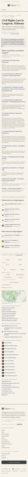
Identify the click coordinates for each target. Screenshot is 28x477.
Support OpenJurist (14, 462)
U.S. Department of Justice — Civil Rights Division (13, 146)
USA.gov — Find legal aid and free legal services (13, 157)
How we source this (14, 33)
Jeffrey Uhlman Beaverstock (12, 354)
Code (2, 432)
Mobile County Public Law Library (10, 318)
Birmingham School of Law (10, 325)
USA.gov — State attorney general (11, 188)
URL (5, 269)
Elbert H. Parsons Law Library (9, 311)
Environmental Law (6, 389)
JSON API (3, 458)
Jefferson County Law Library (9, 313)
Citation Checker (5, 447)
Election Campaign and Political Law (10, 387)
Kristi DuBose (8, 342)
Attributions (15, 471)
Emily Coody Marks (9, 351)
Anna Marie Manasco (10, 369)
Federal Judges (5, 436)
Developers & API (5, 453)
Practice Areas (11, 15)
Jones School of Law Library (8, 315)
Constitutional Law (6, 385)
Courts (3, 438)
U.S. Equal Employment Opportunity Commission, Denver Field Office (12, 74)
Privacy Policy (4, 473)
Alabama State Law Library (8, 308)
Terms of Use (23, 471)
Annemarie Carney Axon (10, 348)
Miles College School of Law (11, 331)
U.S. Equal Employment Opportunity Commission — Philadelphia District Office (13, 100)
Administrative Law (6, 381)
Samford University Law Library (9, 320)
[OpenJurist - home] (14, 5)
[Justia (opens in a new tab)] (19, 424)
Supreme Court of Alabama (12, 235)
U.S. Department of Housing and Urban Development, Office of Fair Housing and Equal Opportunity (13, 89)
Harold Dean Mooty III (10, 372)
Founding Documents (6, 443)
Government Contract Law (8, 393)
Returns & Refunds (6, 471)
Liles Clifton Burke (9, 360)
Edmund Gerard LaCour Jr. (11, 375)
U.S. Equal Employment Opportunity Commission (12, 114)
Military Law (5, 395)
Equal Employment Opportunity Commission (10, 61)
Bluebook (22, 269)
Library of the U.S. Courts (8, 317)
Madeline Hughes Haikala (11, 345)
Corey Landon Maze (9, 363)
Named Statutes (5, 441)
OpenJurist (4, 15)
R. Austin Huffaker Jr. (10, 366)
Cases (2, 430)
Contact (24, 469)
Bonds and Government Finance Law (10, 383)
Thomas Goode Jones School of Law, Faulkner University (15, 334)
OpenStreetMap (5, 303)
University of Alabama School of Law (13, 337)
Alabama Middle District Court (13, 204)
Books (3, 445)
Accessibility (16, 469)
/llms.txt (3, 455)
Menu (4, 9)
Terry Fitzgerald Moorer (10, 357)
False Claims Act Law (7, 391)
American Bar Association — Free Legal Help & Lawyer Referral (13, 179)
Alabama (7, 16)
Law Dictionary (5, 434)
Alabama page (19, 255)
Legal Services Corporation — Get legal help (13, 168)
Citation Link (13, 269)
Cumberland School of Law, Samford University (13, 328)
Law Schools (4, 440)
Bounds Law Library (6, 309)
